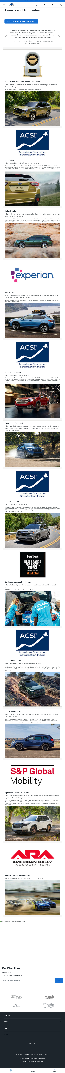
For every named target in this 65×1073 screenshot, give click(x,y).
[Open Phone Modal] (61, 4)
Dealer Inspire (42, 1058)
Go (59, 980)
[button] (28, 4)
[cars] (30, 1043)
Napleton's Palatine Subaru (37, 1061)
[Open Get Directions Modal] (53, 4)
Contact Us (26, 1054)
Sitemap (33, 1054)
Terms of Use (39, 1054)
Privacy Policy (19, 1054)
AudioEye (46, 1054)
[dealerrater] (34, 1043)
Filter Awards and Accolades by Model (20, 21)
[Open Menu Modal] (4, 4)
